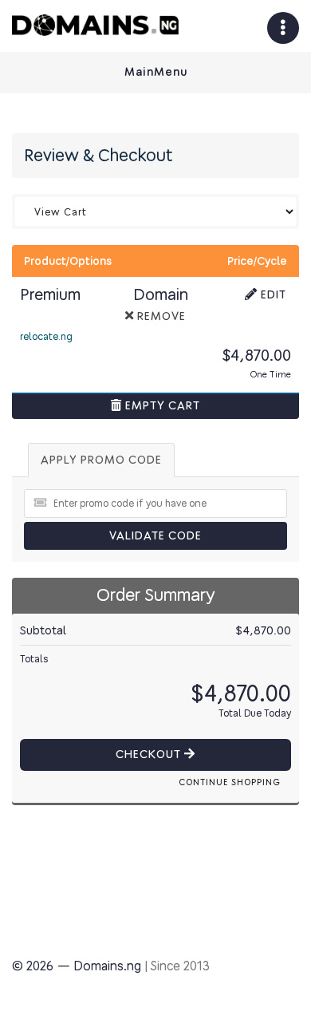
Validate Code (155, 536)
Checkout (150, 754)
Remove (160, 316)
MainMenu (155, 72)
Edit (272, 295)
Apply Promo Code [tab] (101, 460)
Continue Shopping (230, 782)
